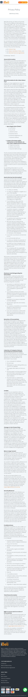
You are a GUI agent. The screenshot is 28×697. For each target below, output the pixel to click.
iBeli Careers (4, 676)
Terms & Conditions (5, 678)
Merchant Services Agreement (16, 53)
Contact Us (3, 663)
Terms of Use (12, 49)
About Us (3, 674)
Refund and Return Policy (15, 51)
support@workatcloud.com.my (12, 487)
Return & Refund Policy (6, 665)
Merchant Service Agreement (8, 667)
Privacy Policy (4, 680)
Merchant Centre (5, 682)
